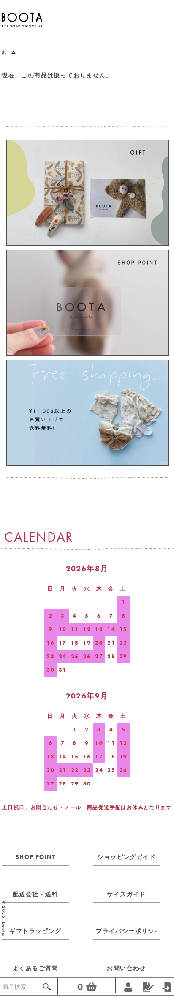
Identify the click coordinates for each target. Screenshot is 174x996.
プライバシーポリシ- (126, 931)
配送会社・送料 (35, 894)
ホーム (9, 52)
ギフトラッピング (35, 931)
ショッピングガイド (126, 857)
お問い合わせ (126, 968)
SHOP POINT (35, 857)
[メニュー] (155, 19)
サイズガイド (126, 894)
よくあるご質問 (35, 968)
